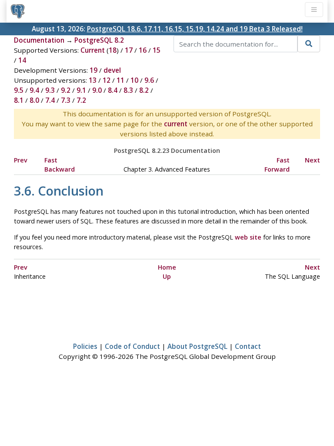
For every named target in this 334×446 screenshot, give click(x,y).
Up (167, 276)
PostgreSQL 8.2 (99, 40)
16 (143, 50)
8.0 (34, 100)
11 (120, 80)
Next (312, 160)
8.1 (18, 100)
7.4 (50, 100)
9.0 (97, 90)
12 (106, 80)
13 (93, 80)
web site (248, 237)
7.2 (81, 100)
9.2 (65, 90)
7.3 (65, 100)
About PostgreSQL (197, 346)
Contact (248, 346)
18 (113, 50)
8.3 (128, 90)
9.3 (50, 90)
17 (129, 50)
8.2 (144, 90)
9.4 (34, 90)
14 (22, 60)
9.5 (18, 90)
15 (156, 50)
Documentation (39, 40)
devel (112, 70)
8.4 (112, 90)
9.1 (81, 90)
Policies (85, 346)
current (175, 123)
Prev (20, 160)
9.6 (149, 80)
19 (93, 70)
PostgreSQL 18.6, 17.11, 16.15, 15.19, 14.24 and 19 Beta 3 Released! (195, 28)
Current (92, 50)
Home (167, 267)
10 (134, 80)
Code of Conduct (132, 346)
